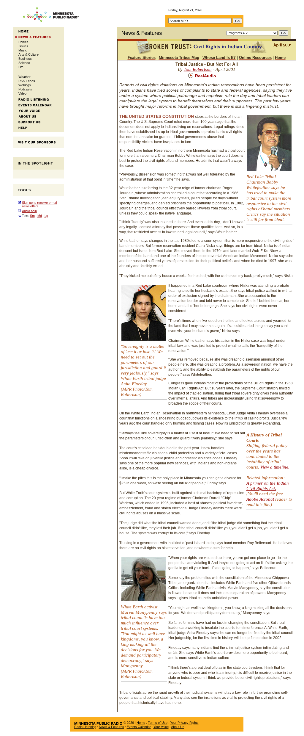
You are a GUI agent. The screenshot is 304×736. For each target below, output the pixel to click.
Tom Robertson (198, 69)
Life (20, 67)
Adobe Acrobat (260, 499)
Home (141, 722)
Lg (46, 215)
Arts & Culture (28, 54)
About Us (177, 727)
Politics (23, 42)
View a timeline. (274, 467)
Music (22, 50)
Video (22, 93)
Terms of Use (157, 722)
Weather (24, 77)
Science (24, 63)
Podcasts (25, 89)
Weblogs (24, 85)
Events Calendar (139, 727)
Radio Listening (85, 727)
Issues (23, 46)
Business (25, 58)
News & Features (111, 727)
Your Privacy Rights (184, 722)
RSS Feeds (26, 81)
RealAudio (205, 75)
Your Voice (161, 727)
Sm (32, 215)
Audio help (29, 211)
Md (39, 215)
